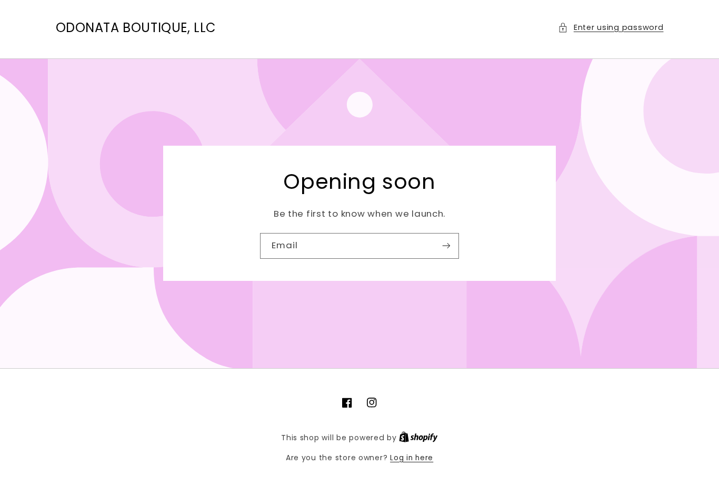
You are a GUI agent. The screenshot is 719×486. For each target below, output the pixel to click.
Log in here (411, 458)
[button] (610, 28)
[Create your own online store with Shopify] (418, 438)
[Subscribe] (446, 246)
